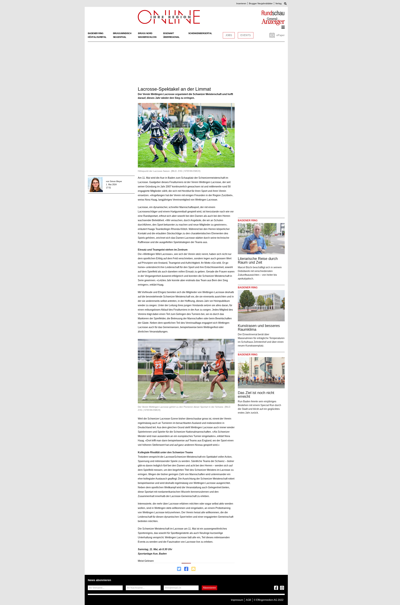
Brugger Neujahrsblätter (261, 3)
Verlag (278, 3)
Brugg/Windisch (122, 33)
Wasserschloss (147, 37)
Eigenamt (168, 33)
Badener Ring (95, 33)
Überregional (171, 37)
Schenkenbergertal (200, 33)
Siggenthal (119, 37)
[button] (283, 27)
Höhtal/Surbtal (97, 37)
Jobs (228, 35)
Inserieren (241, 3)
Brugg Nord (145, 33)
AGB (248, 600)
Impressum (237, 600)
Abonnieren (209, 587)
